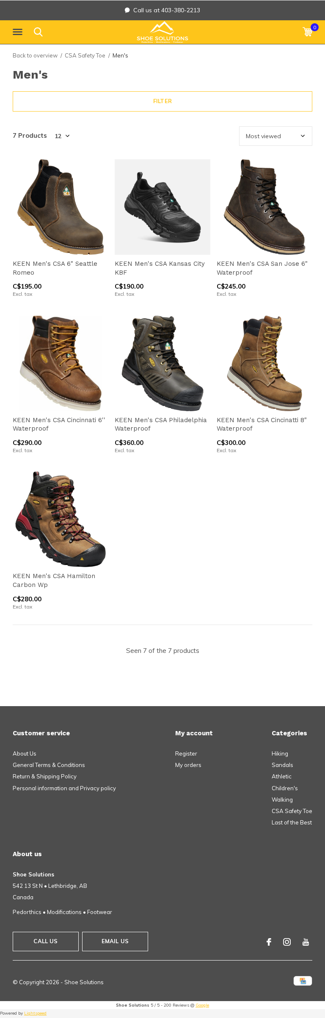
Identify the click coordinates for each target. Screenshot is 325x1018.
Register (186, 753)
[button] (19, 32)
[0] (307, 31)
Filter (162, 101)
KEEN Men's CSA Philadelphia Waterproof (161, 424)
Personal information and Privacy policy (64, 788)
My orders (188, 764)
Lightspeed (35, 1013)
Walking (282, 799)
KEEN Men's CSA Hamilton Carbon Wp (54, 580)
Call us (45, 941)
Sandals (282, 764)
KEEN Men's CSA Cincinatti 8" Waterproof (262, 424)
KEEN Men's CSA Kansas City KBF (160, 268)
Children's (285, 788)
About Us (24, 753)
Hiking (280, 753)
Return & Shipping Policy (45, 776)
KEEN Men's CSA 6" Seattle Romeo (55, 268)
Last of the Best (292, 822)
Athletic (282, 776)
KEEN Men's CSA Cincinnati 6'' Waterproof (59, 424)
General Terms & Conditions (49, 764)
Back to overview (35, 55)
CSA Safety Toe (85, 55)
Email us (115, 941)
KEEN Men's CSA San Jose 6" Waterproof (262, 268)
